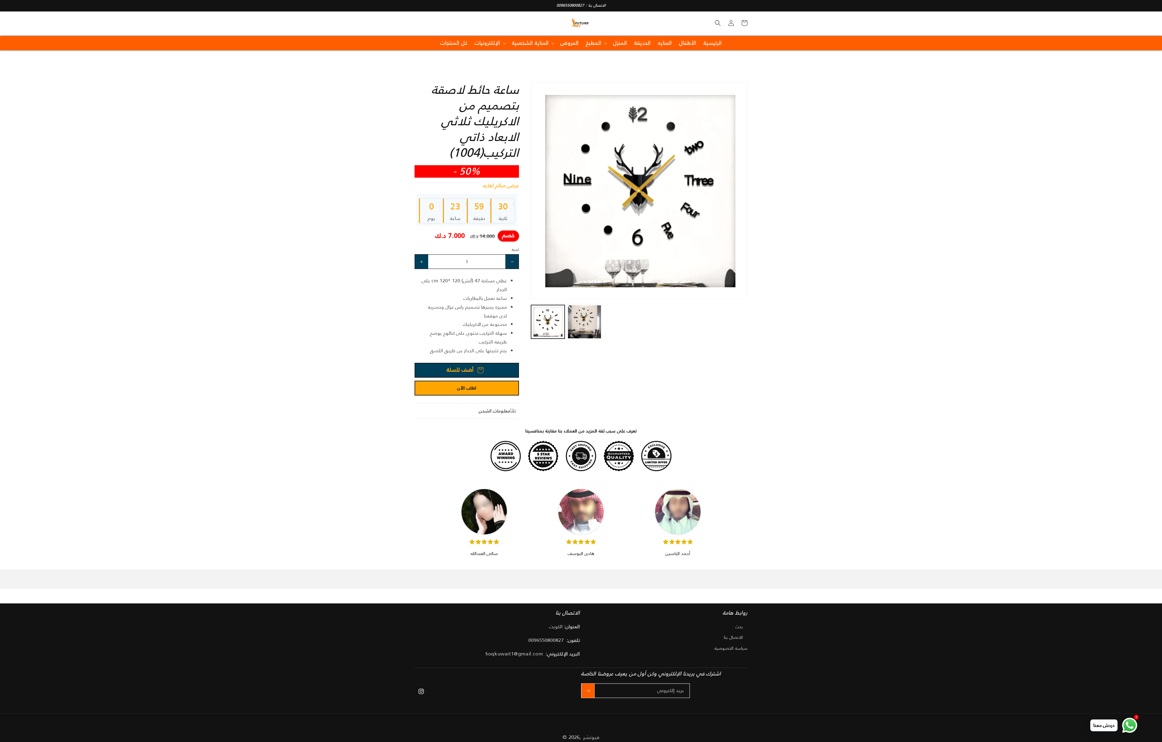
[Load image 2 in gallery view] (584, 322)
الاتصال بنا (733, 637)
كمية (515, 250)
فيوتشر (591, 737)
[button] (717, 23)
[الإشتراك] (588, 690)
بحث (739, 626)
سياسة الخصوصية (730, 648)
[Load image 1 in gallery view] (548, 322)
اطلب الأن (466, 387)
